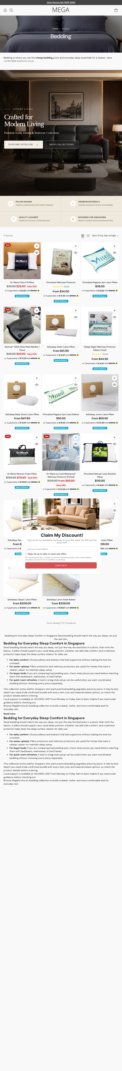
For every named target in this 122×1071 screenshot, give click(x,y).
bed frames (55, 676)
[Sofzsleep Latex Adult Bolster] (60, 577)
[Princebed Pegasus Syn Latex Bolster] (60, 392)
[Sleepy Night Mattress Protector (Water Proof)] (99, 325)
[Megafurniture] (61, 10)
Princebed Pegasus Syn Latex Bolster (61, 414)
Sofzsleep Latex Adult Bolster (61, 599)
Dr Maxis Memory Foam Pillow (22, 473)
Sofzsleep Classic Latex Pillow (22, 599)
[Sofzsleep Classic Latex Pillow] (22, 577)
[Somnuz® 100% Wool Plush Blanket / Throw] (22, 325)
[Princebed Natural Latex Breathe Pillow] (99, 451)
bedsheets (26, 676)
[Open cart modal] (116, 10)
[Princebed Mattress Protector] (60, 260)
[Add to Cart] (36, 246)
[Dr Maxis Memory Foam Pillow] (22, 451)
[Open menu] (5, 10)
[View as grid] (83, 235)
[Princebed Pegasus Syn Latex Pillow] (99, 260)
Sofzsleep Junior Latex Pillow (100, 414)
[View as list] (88, 235)
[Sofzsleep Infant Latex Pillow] (60, 325)
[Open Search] (11, 10)
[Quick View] (36, 252)
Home (55, 28)
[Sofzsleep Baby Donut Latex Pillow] (22, 392)
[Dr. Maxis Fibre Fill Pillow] (22, 260)
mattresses (39, 676)
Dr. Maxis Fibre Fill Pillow (22, 282)
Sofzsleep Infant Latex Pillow (61, 346)
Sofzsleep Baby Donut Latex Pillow (22, 414)
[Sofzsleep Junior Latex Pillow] (99, 392)
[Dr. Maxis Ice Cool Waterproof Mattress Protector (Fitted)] (60, 451)
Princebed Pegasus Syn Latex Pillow (99, 282)
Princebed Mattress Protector (61, 282)
